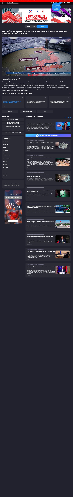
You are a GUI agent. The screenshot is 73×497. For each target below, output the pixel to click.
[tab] (30, 26)
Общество (10, 111)
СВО (45, 111)
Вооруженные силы (27, 111)
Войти (68, 2)
